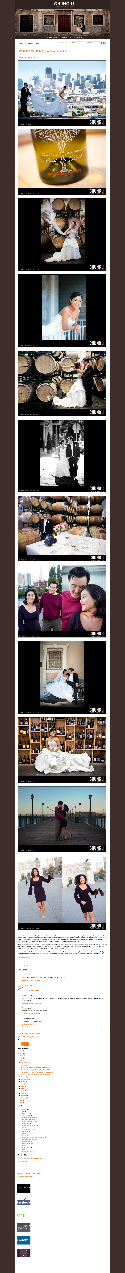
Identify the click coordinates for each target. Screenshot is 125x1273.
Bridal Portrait (25, 1113)
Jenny (25, 975)
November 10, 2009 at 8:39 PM (31, 991)
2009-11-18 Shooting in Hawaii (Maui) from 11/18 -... (36, 1069)
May (22, 1088)
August (23, 1081)
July (22, 1084)
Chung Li (26, 985)
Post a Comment (23, 1027)
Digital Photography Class (29, 1121)
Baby (23, 1111)
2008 (21, 1100)
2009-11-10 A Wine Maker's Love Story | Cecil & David (44, 51)
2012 (21, 1053)
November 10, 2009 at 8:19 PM (31, 980)
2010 (21, 1058)
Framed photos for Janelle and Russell (33, 1137)
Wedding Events (29, 966)
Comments (91, 42)
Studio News (25, 1147)
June (23, 1086)
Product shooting (26, 1143)
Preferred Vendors (26, 1141)
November (24, 1065)
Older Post (104, 1030)
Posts (75, 42)
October (23, 1077)
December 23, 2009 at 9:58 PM (31, 1013)
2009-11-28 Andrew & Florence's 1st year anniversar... (37, 1067)
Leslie (25, 1008)
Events (23, 1127)
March (23, 1093)
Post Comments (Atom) (32, 1033)
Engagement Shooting (28, 1125)
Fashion (23, 1133)
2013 (21, 1051)
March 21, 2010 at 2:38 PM (30, 1024)
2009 (21, 1060)
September (24, 1079)
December (24, 1062)
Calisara (26, 996)
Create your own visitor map (25, 1176)
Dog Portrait (25, 1123)
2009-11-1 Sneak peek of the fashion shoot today (35, 1074)
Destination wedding (27, 1119)
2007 (21, 1102)
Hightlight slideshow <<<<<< (26, 57)
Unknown (26, 1045)
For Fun (23, 1135)
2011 (21, 1055)
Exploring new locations (28, 1129)
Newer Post (21, 1030)
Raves (23, 1145)
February (24, 1095)
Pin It (19, 55)
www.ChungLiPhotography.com (31, 1158)
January (23, 1098)
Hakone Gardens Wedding (29, 1139)
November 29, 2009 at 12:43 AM (31, 1003)
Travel (23, 1149)
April (23, 1091)
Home (62, 1030)
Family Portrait (25, 1131)
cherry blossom (26, 1115)
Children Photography (28, 1117)
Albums (23, 1109)
